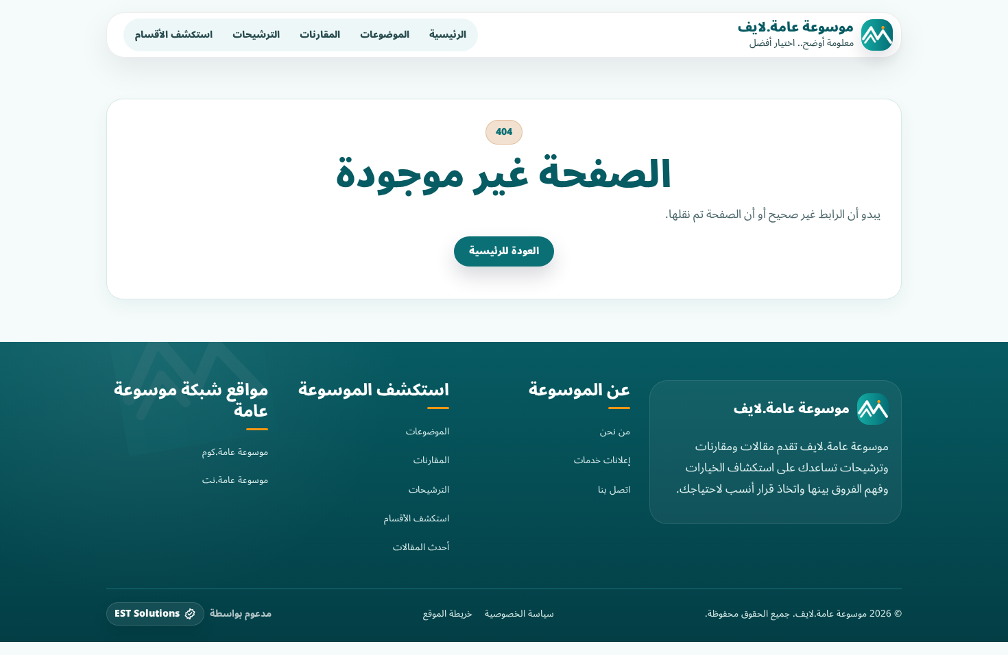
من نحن (615, 431)
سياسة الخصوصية (519, 614)
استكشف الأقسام (174, 35)
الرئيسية (447, 35)
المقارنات (320, 35)
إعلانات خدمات (602, 460)
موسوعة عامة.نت (235, 480)
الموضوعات (384, 35)
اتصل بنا (614, 489)
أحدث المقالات (421, 547)
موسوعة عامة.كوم (235, 452)
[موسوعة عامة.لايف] (873, 409)
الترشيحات (256, 35)
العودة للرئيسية (504, 251)
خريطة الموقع (447, 614)
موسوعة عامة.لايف (796, 27)
